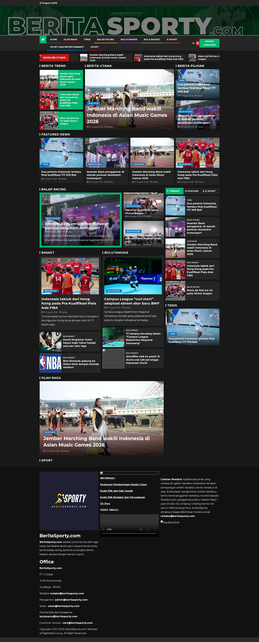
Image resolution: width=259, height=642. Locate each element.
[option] (61, 77)
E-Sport (172, 39)
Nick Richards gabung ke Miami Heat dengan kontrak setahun (81, 364)
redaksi (110, 127)
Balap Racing (105, 39)
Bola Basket (152, 39)
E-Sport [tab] (210, 191)
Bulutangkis (129, 39)
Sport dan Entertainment (67, 47)
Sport (95, 47)
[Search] (193, 43)
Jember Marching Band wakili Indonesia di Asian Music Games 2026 (70, 79)
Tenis (87, 39)
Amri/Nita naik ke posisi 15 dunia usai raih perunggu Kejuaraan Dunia (143, 359)
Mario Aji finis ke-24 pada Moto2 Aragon (69, 120)
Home (53, 39)
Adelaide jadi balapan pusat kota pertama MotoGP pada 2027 (143, 238)
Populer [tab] (193, 191)
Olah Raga (70, 39)
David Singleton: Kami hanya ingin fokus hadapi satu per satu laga (79, 343)
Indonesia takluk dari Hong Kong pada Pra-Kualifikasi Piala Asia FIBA (69, 99)
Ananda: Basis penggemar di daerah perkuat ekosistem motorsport (196, 119)
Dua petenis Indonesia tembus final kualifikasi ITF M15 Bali (197, 88)
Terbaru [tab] (174, 191)
